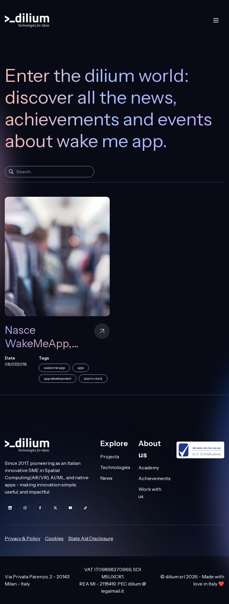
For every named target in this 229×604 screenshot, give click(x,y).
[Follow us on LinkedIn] (10, 507)
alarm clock (93, 378)
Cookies (54, 538)
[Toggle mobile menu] (216, 20)
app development (57, 378)
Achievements (152, 478)
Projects (109, 456)
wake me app (54, 367)
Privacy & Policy (22, 538)
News (106, 478)
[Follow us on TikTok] (85, 507)
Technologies (114, 467)
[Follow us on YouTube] (70, 507)
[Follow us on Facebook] (40, 507)
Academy (148, 468)
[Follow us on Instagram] (25, 507)
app (81, 367)
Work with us (149, 492)
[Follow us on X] (55, 507)
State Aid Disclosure (90, 538)
